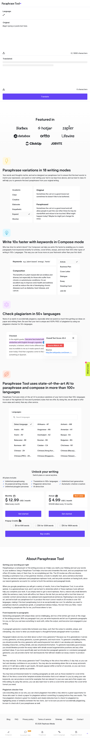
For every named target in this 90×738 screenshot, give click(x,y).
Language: (7, 11)
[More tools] (87, 733)
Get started (23, 514)
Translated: (7, 59)
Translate (45, 97)
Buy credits (45, 534)
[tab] (8, 733)
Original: (6, 23)
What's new (87, 368)
